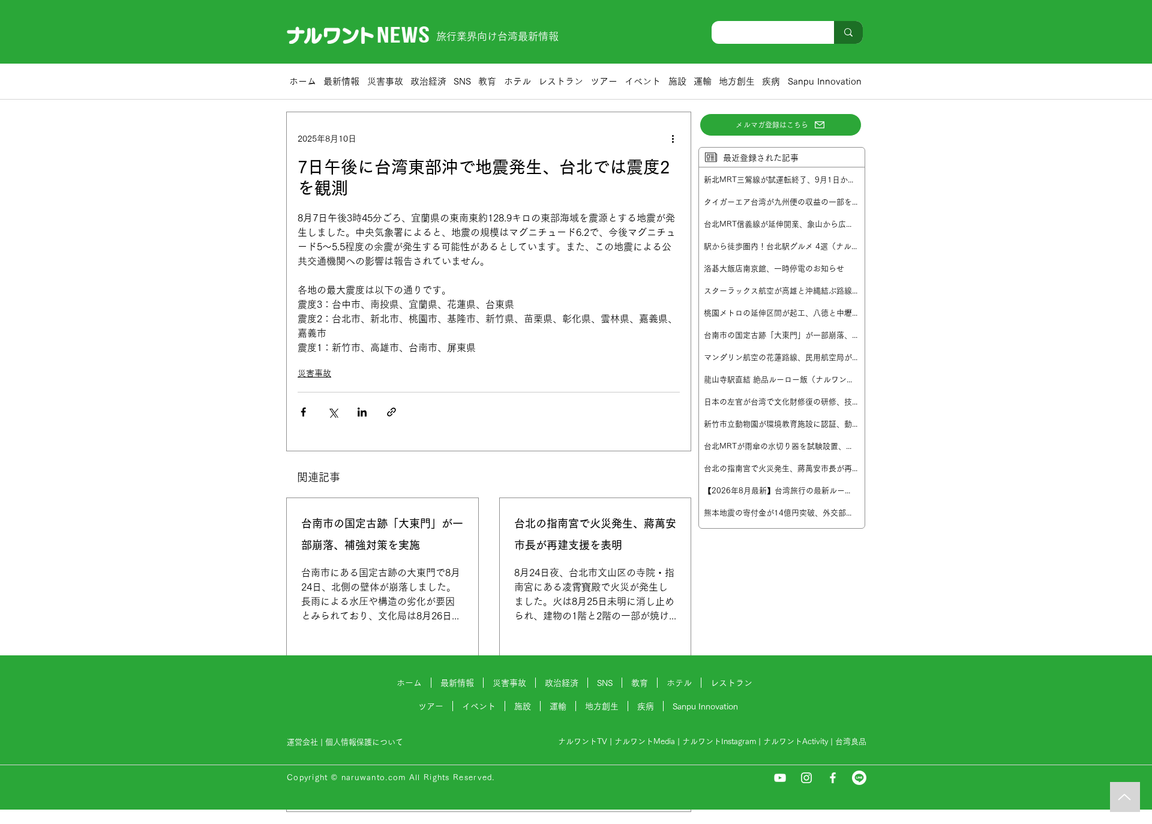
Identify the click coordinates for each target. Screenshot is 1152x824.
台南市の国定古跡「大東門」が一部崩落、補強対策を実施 (382, 534)
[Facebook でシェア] (303, 412)
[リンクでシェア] (391, 412)
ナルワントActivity (795, 741)
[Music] (1125, 797)
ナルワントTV (582, 741)
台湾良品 (850, 741)
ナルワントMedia (644, 741)
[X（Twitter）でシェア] (332, 412)
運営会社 (302, 742)
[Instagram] (806, 778)
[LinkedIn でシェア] (362, 412)
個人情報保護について (365, 742)
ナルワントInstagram (719, 741)
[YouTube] (780, 778)
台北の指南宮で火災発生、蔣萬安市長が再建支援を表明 (595, 534)
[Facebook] (833, 778)
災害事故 (314, 373)
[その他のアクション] (672, 138)
